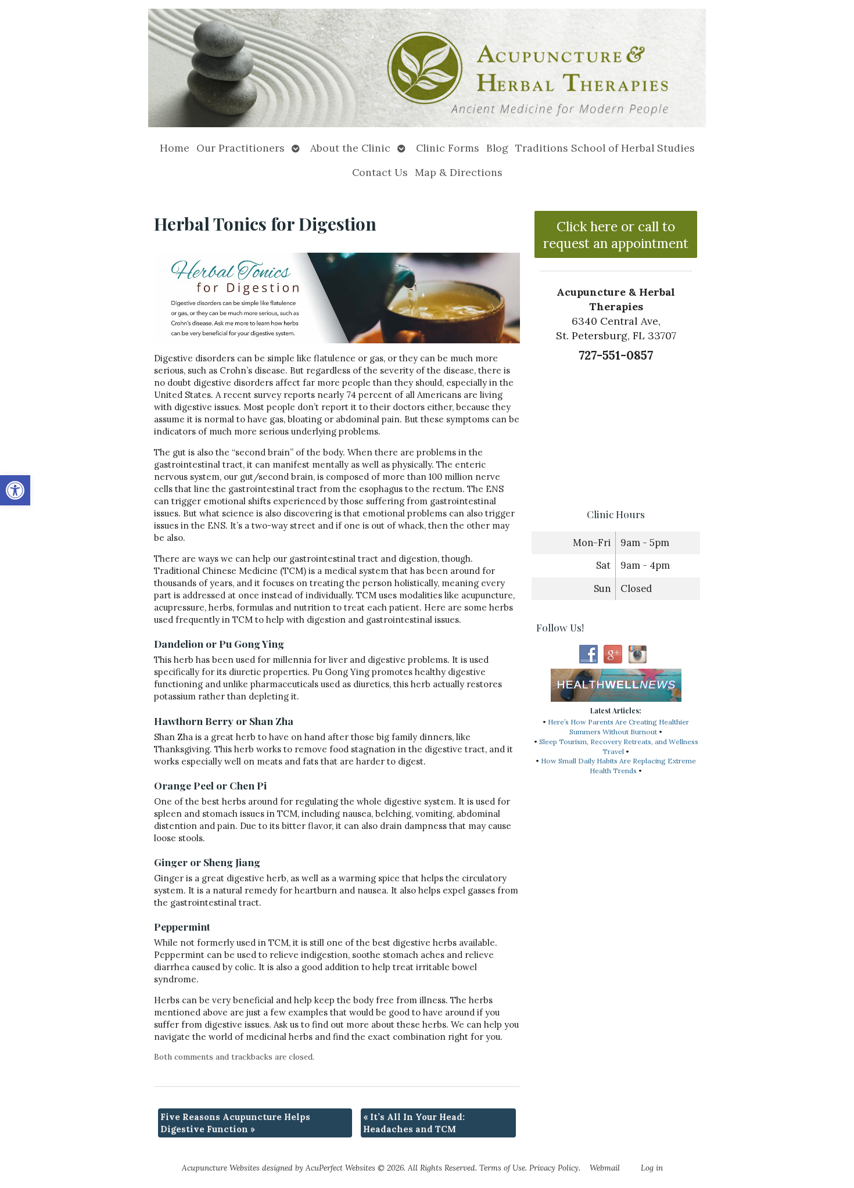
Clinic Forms (447, 148)
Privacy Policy (554, 1167)
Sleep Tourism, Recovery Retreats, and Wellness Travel (618, 746)
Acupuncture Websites (221, 1167)
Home (174, 148)
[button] (15, 490)
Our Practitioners (240, 148)
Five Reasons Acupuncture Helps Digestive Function (235, 1123)
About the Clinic (350, 148)
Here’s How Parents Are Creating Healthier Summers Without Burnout (618, 726)
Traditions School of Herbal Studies (605, 148)
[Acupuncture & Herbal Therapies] (427, 68)
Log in (652, 1167)
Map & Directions (459, 172)
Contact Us (380, 172)
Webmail (605, 1167)
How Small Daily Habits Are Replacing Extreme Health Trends (618, 765)
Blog (497, 148)
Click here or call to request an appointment (615, 235)
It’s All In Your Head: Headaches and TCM (414, 1123)
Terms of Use (502, 1167)
